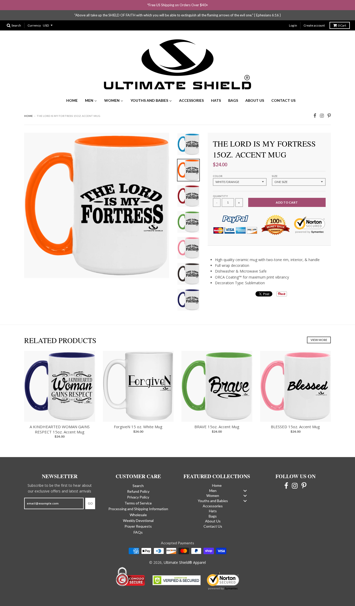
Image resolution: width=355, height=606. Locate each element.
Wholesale (138, 515)
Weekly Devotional (138, 520)
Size (275, 176)
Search (138, 485)
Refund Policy (138, 491)
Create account (314, 25)
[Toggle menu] (245, 490)
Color (217, 176)
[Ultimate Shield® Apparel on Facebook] (314, 115)
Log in (293, 25)
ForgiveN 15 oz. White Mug (138, 426)
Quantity (220, 196)
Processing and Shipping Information (138, 509)
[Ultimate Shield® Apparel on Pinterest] (329, 115)
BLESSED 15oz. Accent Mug (295, 426)
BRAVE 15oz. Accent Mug (216, 426)
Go (90, 503)
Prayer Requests (138, 526)
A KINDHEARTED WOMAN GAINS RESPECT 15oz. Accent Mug (60, 429)
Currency (34, 25)
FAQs (138, 532)
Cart (342, 25)
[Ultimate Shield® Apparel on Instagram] (322, 115)
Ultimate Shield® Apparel (185, 562)
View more (319, 340)
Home (28, 115)
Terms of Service (138, 503)
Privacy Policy (138, 497)
